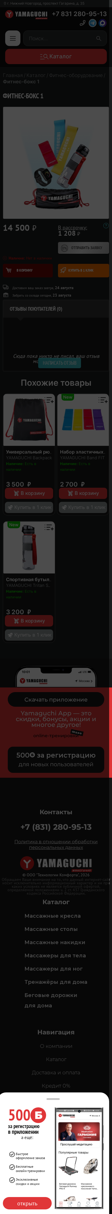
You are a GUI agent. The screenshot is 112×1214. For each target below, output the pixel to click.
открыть (27, 1203)
